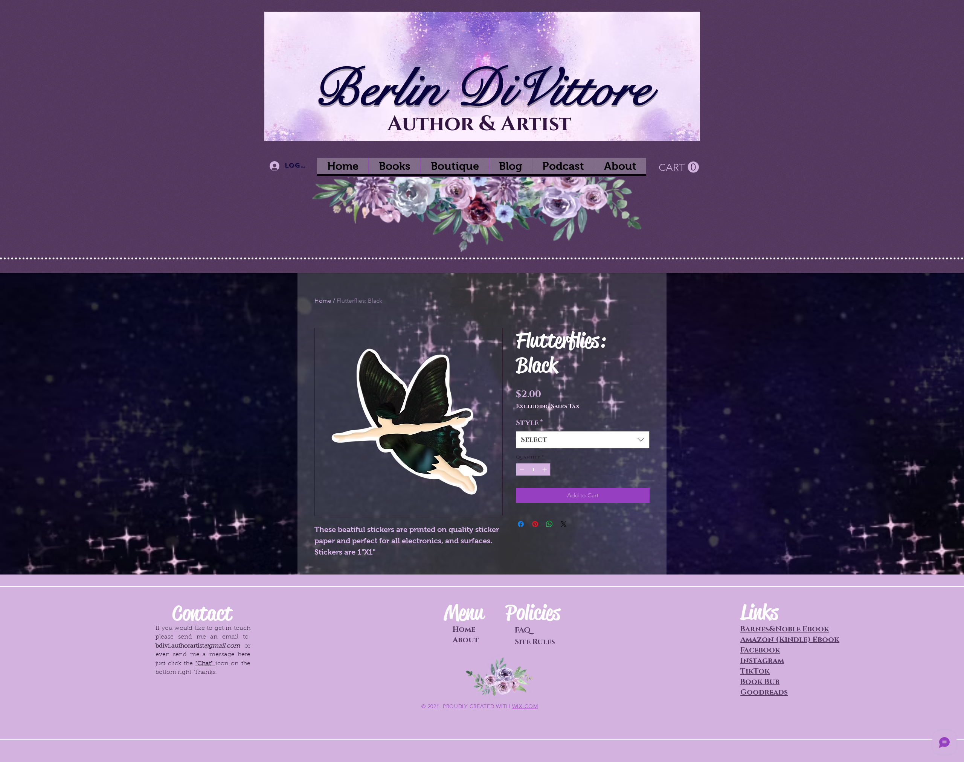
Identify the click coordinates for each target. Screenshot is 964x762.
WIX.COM (525, 706)
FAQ (523, 630)
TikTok (755, 671)
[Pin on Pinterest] (535, 524)
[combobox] (583, 439)
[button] (679, 167)
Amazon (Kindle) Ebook (789, 640)
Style (529, 423)
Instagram (762, 661)
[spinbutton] (533, 469)
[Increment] (545, 469)
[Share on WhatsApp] (549, 524)
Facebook (760, 650)
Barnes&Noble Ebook (784, 629)
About (466, 640)
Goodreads (764, 692)
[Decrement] (521, 469)
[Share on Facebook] (520, 524)
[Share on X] (563, 524)
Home (322, 300)
